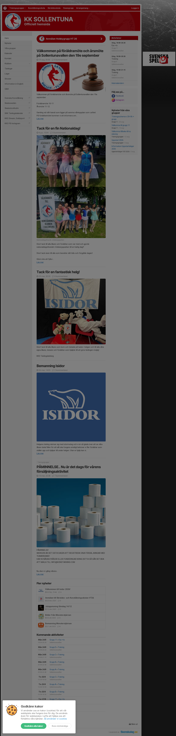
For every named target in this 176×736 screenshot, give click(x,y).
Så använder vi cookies (55, 718)
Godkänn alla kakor (33, 726)
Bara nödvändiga (60, 726)
